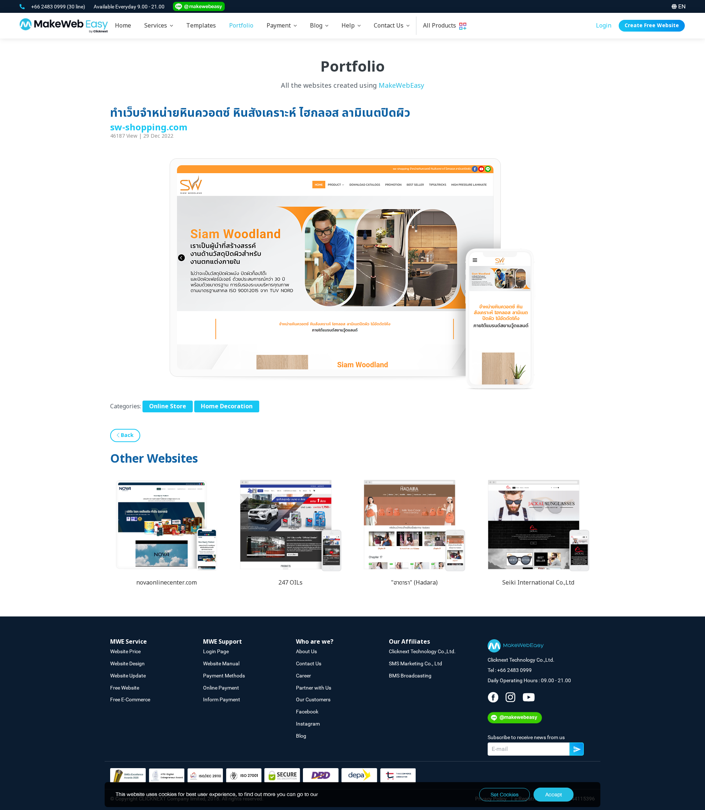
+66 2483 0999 (49, 7)
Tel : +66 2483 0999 (510, 670)
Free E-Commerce (130, 699)
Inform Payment (221, 699)
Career (303, 676)
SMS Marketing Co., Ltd (415, 663)
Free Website (124, 688)
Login (603, 25)
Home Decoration (227, 406)
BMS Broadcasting (410, 676)
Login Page (216, 651)
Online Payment (221, 688)
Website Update (128, 676)
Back (126, 435)
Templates (201, 25)
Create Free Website (652, 25)
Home (123, 25)
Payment (280, 25)
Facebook (307, 712)
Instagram (308, 724)
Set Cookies (504, 794)
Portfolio (241, 25)
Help (349, 25)
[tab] (159, 26)
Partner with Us (313, 688)
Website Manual (221, 663)
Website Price (125, 651)
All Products (441, 25)
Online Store (167, 406)
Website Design (127, 663)
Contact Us (390, 25)
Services (157, 25)
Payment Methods (224, 676)
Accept (553, 794)
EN (682, 6)
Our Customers (313, 699)
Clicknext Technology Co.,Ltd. (422, 651)
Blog (317, 25)
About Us (306, 651)
